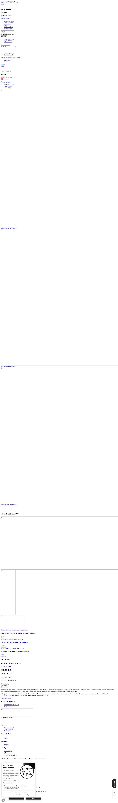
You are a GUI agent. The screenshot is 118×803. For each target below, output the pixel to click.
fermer (2, 15)
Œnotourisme (7, 24)
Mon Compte (7, 87)
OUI (16, 798)
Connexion (3, 36)
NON (33, 798)
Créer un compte (8, 42)
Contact (6, 25)
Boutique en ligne (8, 27)
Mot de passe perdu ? (9, 39)
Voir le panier (8, 15)
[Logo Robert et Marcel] (7, 717)
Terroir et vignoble (8, 22)
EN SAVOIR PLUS (6, 666)
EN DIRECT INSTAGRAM (11, 705)
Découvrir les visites (6, 698)
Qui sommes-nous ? (9, 21)
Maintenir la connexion (8, 34)
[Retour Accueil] (10, 2)
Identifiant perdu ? (8, 40)
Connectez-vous (8, 86)
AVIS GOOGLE (8, 706)
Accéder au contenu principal (8, 1)
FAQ (5, 737)
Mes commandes (8, 28)
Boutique (3, 64)
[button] (2, 4)
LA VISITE (8, 228)
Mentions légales (8, 751)
